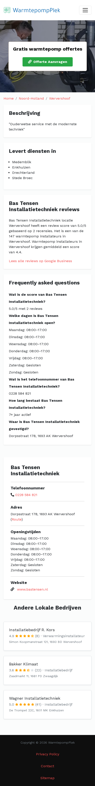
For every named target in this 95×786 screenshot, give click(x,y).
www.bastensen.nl (32, 589)
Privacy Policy (47, 754)
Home (9, 98)
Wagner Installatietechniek (34, 698)
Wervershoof (59, 98)
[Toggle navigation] (85, 10)
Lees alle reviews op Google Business (40, 261)
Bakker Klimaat (23, 664)
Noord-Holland (31, 98)
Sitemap (47, 778)
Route (16, 519)
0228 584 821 (26, 495)
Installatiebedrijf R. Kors (32, 629)
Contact (47, 766)
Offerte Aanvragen (50, 62)
